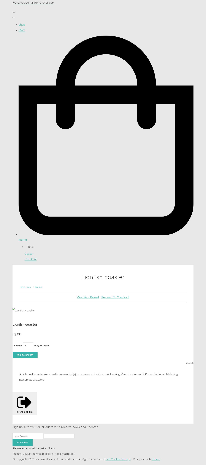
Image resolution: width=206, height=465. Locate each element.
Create (156, 459)
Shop (22, 24)
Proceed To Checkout (115, 297)
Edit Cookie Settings (118, 459)
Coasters (39, 287)
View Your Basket (88, 297)
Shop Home (26, 287)
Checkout (31, 259)
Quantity (17, 345)
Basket (29, 253)
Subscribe (22, 442)
